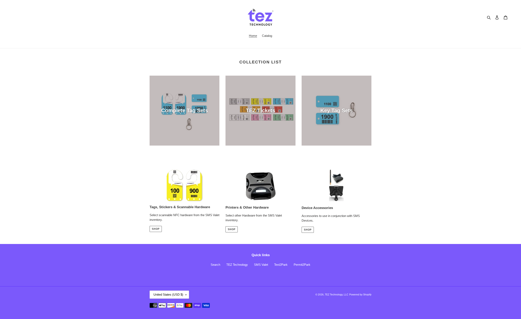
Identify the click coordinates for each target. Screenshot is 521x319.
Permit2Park (302, 264)
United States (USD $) (168, 294)
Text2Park (281, 264)
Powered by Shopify (360, 294)
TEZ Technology (237, 264)
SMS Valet (261, 264)
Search (215, 264)
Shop (156, 229)
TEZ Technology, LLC (336, 294)
